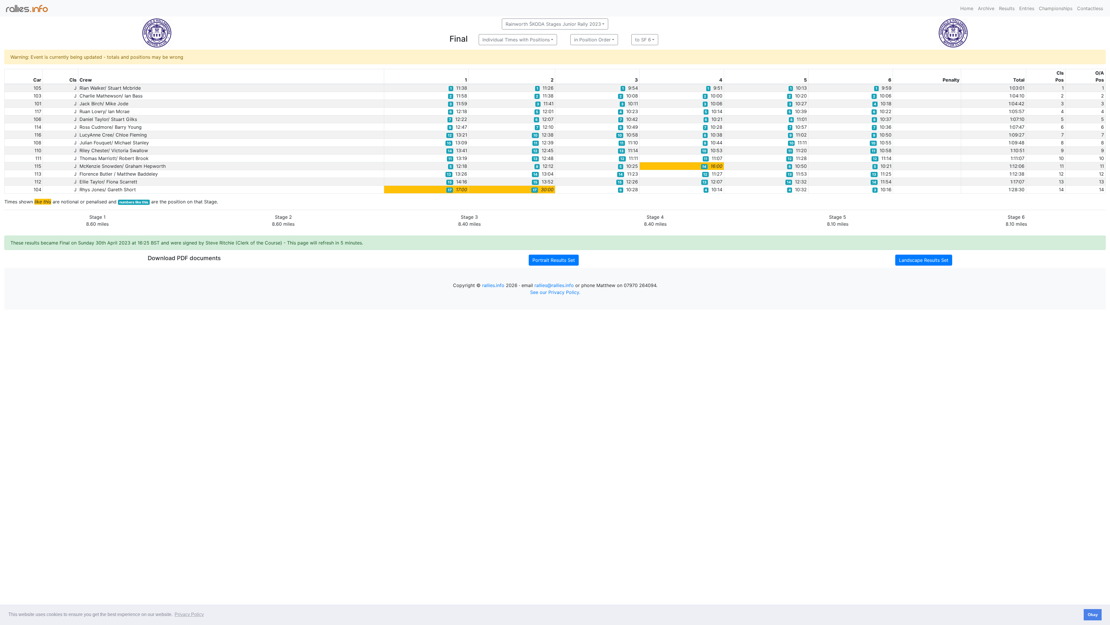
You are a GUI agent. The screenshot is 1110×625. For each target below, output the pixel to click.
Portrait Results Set (553, 260)
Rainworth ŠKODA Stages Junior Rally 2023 (553, 24)
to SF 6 (643, 40)
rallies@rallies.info (554, 285)
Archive (986, 8)
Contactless (1090, 8)
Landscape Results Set (923, 260)
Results (1007, 8)
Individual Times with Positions (516, 40)
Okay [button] (1093, 614)
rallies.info (493, 285)
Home (966, 8)
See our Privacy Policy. (555, 292)
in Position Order (592, 40)
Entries (1026, 8)
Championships (1055, 8)
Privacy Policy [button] (189, 614)
